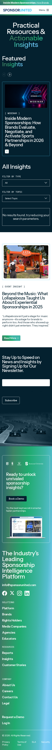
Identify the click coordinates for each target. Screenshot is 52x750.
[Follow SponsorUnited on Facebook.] (4, 593)
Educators (9, 638)
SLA (34, 742)
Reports (7, 653)
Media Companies (14, 626)
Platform (8, 608)
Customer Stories (14, 665)
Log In (6, 723)
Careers (7, 691)
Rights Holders (12, 620)
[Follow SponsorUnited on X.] (12, 593)
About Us (8, 685)
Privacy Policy (24, 394)
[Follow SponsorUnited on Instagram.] (19, 593)
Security (45, 742)
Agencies (8, 632)
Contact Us (10, 697)
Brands (7, 614)
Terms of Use (21, 743)
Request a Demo (13, 717)
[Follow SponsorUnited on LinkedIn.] (27, 593)
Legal (5, 703)
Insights (7, 659)
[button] (10, 74)
